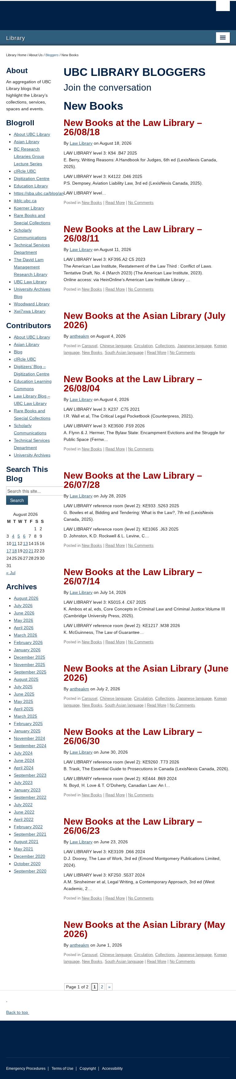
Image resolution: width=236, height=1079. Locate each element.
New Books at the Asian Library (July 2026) (145, 320)
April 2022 (23, 819)
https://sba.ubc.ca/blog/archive (43, 193)
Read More (115, 202)
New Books (92, 202)
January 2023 (27, 789)
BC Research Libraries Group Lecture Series (29, 156)
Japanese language (194, 345)
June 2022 (24, 812)
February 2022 (28, 826)
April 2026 (23, 627)
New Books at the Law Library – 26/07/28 (133, 480)
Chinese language (116, 345)
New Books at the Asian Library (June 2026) (146, 673)
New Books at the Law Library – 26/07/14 (133, 576)
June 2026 (24, 612)
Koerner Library (29, 208)
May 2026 (23, 620)
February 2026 (28, 642)
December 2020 (29, 856)
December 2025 (29, 657)
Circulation (143, 345)
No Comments (141, 202)
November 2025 (29, 664)
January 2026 (27, 649)
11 (14, 543)
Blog (18, 351)
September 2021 (30, 834)
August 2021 (26, 841)
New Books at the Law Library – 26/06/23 (133, 826)
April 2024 (23, 767)
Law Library (81, 143)
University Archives (32, 455)
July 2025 (23, 686)
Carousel (89, 345)
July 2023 (23, 782)
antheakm (79, 336)
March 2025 (25, 716)
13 (25, 543)
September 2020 (30, 871)
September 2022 (30, 797)
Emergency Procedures (25, 1068)
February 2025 (28, 723)
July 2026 (23, 605)
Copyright (88, 1068)
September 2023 (30, 775)
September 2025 (30, 671)
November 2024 (29, 738)
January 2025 (27, 730)
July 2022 (23, 804)
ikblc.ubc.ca (25, 200)
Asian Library (26, 141)
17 (8, 550)
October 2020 (27, 863)
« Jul (10, 572)
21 (31, 550)
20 (25, 550)
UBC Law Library (30, 281)
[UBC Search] (223, 7)
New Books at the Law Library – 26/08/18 (133, 127)
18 (14, 550)
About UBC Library (32, 134)
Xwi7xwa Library (29, 311)
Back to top (17, 1012)
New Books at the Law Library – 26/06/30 (133, 736)
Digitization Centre (31, 178)
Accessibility (112, 1068)
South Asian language (124, 352)
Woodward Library (31, 303)
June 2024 (24, 760)
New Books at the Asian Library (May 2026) (144, 929)
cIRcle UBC (25, 171)
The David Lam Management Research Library (30, 267)
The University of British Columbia (101, 12)
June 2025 (24, 694)
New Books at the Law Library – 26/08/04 (133, 383)
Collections (165, 345)
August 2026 (26, 598)
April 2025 (23, 708)
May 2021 (23, 848)
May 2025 (23, 701)
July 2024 (23, 753)
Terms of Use (62, 1068)
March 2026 (25, 635)
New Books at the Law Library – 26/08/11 (133, 233)
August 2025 (26, 679)
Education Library (31, 185)
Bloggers (52, 55)
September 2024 (30, 745)
